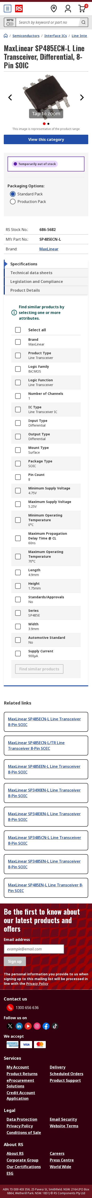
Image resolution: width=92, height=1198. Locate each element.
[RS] (19, 8)
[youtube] (28, 1026)
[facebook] (46, 1026)
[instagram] (37, 1026)
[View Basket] (82, 8)
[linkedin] (19, 1026)
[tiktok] (55, 1026)
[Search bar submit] (83, 22)
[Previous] (10, 97)
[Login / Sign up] (68, 8)
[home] (6, 35)
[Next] (81, 97)
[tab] (46, 264)
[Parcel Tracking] (54, 8)
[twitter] (10, 1026)
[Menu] (7, 8)
